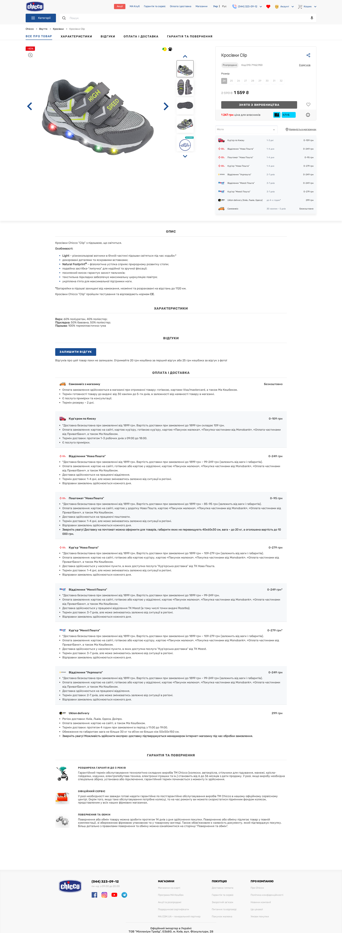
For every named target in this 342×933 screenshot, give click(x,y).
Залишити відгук (75, 352)
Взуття (43, 28)
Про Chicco (257, 888)
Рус (224, 6)
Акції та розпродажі (169, 902)
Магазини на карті (169, 888)
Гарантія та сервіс (155, 6)
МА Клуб (135, 6)
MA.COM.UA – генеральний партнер (179, 916)
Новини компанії (261, 902)
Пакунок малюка (222, 916)
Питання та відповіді (224, 909)
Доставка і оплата (222, 888)
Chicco (30, 28)
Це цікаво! (257, 909)
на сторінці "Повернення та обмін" (203, 826)
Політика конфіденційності (267, 895)
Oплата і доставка (180, 6)
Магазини (202, 6)
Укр (215, 6)
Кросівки (58, 28)
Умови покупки (260, 916)
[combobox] (246, 129)
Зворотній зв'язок (222, 902)
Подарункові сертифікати (173, 909)
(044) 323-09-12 (105, 881)
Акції (120, 6)
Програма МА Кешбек (171, 895)
